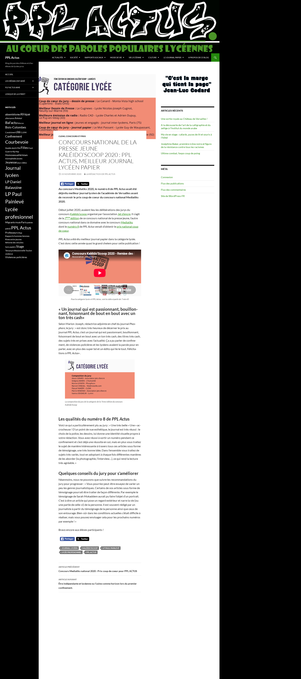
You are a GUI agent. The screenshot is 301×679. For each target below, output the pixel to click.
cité (18, 132)
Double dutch (10, 148)
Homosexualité (13, 155)
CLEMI (23, 132)
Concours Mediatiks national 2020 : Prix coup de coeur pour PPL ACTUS (98, 569)
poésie (8, 228)
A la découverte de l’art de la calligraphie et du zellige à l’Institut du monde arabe (186, 127)
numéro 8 (73, 226)
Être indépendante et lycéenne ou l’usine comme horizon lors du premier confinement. (98, 583)
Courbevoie (16, 142)
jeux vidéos (22, 163)
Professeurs (11, 232)
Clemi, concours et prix (72, 136)
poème (30, 222)
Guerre (8, 151)
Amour (18, 118)
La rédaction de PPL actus (100, 174)
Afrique (25, 114)
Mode (18, 222)
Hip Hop (15, 151)
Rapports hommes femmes (17, 236)
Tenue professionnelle (15, 250)
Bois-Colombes (15, 127)
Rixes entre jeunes (13, 239)
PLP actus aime (12, 87)
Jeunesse (11, 162)
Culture (152, 57)
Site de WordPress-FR (173, 195)
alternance (9, 118)
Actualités (57, 57)
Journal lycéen (69, 548)
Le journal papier (172, 57)
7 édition (72, 218)
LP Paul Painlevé (111, 548)
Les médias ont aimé (15, 81)
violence (9, 254)
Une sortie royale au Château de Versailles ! (184, 118)
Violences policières (16, 257)
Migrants (10, 222)
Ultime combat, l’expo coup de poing (180, 153)
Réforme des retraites (14, 242)
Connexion (167, 177)
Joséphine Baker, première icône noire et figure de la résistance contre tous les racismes (186, 145)
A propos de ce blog (198, 57)
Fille (18, 148)
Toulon (29, 250)
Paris (24, 222)
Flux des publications (172, 183)
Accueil (9, 74)
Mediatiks (127, 222)
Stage (20, 246)
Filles (24, 148)
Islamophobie (11, 158)
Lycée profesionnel (71, 552)
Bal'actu (11, 123)
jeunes (19, 158)
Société (74, 57)
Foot (30, 148)
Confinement (13, 136)
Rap (20, 232)
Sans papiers (10, 247)
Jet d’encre (124, 214)
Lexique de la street (15, 94)
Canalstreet (10, 132)
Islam (25, 155)
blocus (21, 123)
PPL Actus (12, 57)
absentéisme (12, 114)
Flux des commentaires (173, 189)
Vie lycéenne (135, 57)
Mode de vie (116, 57)
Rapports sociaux (94, 57)
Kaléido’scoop (78, 214)
